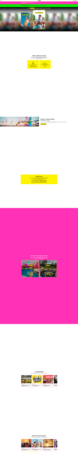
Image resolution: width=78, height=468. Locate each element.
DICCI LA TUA (23, 6)
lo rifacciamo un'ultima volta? (24, 3)
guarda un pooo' (30, 246)
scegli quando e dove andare (33, 47)
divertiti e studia (48, 246)
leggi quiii (45, 47)
